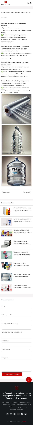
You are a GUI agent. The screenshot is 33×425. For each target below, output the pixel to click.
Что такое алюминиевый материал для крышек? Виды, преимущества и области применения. (22, 242)
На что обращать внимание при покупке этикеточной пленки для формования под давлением (22, 220)
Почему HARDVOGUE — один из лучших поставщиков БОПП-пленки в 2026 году (22, 209)
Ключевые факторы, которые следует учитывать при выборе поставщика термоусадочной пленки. (22, 231)
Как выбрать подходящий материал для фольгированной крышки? (22, 253)
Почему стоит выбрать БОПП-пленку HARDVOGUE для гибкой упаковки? (22, 276)
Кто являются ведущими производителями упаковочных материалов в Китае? (22, 287)
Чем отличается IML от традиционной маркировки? (21, 264)
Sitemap (24, 421)
